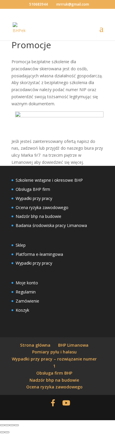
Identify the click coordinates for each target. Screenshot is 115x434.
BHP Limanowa (73, 345)
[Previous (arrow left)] (2, 432)
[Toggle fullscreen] (11, 425)
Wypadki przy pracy (34, 198)
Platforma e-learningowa (39, 254)
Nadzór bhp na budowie (38, 216)
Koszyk (22, 310)
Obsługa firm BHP (54, 373)
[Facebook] (53, 402)
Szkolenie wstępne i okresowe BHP (49, 180)
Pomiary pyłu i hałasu (54, 352)
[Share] (7, 425)
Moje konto (27, 283)
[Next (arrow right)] (7, 432)
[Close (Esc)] (2, 425)
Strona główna (35, 345)
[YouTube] (66, 402)
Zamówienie (27, 301)
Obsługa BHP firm (33, 189)
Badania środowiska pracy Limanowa (51, 225)
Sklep (21, 245)
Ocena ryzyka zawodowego (42, 207)
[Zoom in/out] (16, 425)
